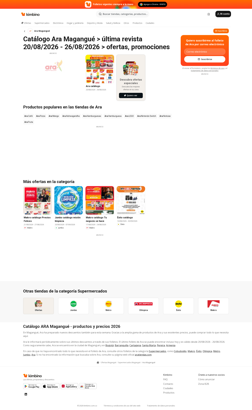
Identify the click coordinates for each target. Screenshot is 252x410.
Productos (137, 23)
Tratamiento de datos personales (161, 405)
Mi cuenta (225, 14)
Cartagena (135, 345)
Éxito (199, 351)
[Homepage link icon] (98, 362)
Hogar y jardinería (75, 23)
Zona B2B (203, 383)
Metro (216, 351)
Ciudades (150, 23)
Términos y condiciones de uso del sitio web (122, 405)
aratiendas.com (143, 354)
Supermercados (42, 23)
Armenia (170, 345)
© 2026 (87, 405)
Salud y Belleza (113, 23)
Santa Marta (149, 345)
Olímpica (207, 351)
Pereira (161, 345)
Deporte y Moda (95, 23)
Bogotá (109, 345)
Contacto (168, 383)
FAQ (165, 379)
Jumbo (26, 354)
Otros (126, 23)
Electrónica (58, 23)
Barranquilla (121, 345)
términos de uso (217, 68)
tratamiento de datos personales (204, 70)
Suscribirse (222, 31)
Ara (33, 354)
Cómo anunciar (206, 379)
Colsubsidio (180, 351)
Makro (191, 351)
